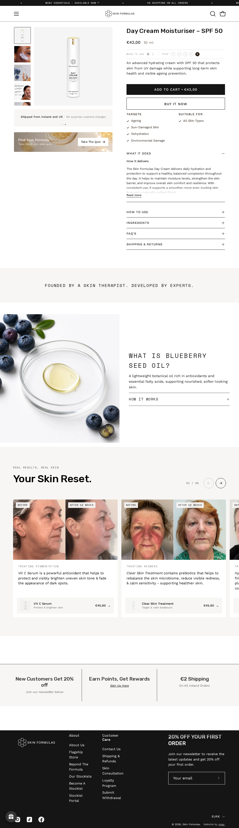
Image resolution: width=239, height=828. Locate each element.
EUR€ (216, 816)
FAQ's (131, 233)
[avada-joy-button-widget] (11, 816)
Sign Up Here (119, 685)
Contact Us (111, 749)
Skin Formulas (191, 824)
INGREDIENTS (138, 223)
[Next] (105, 66)
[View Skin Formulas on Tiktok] (29, 819)
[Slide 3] (65, 124)
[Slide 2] (63, 124)
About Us (76, 745)
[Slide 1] (61, 124)
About (74, 736)
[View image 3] (22, 72)
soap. (221, 824)
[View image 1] (22, 35)
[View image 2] (22, 54)
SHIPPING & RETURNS (144, 244)
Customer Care (110, 738)
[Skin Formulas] (119, 13)
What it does (139, 153)
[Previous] (41, 66)
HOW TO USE (137, 212)
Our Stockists (80, 776)
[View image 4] (22, 91)
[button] (212, 14)
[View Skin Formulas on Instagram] (17, 819)
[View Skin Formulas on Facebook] (41, 819)
